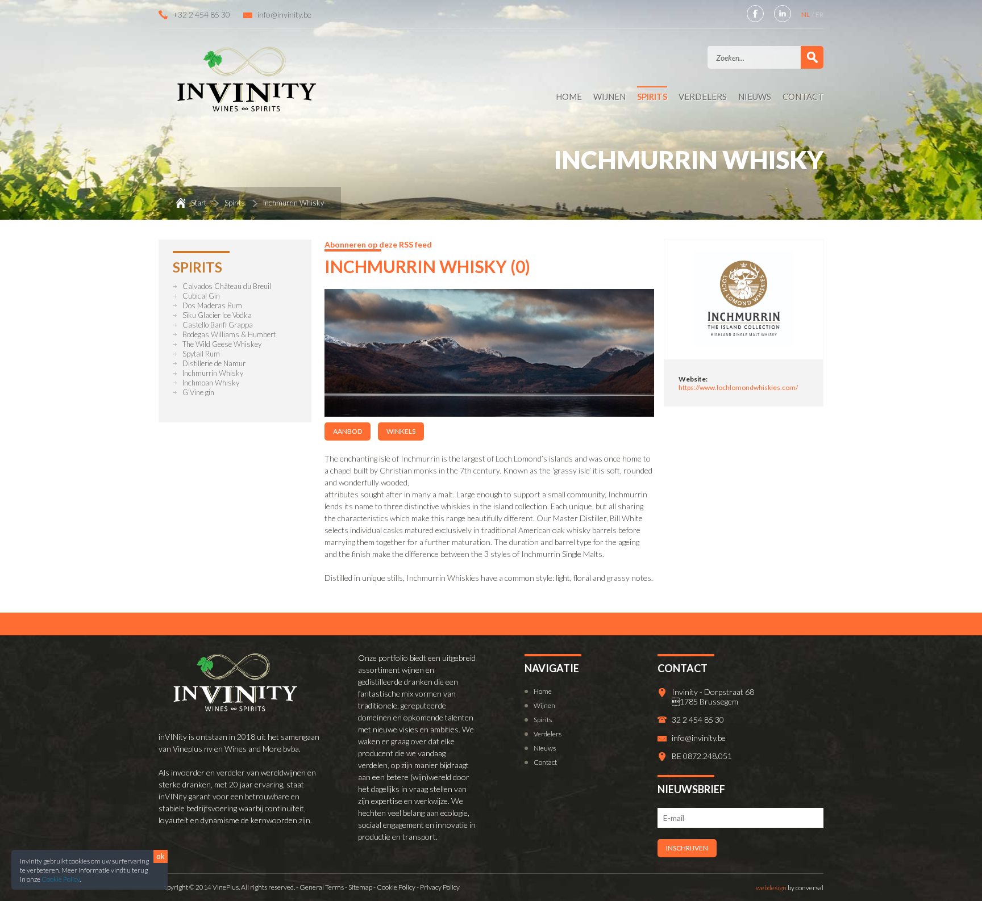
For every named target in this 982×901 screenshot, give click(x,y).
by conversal (789, 887)
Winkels (400, 431)
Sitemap (360, 887)
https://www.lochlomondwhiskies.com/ (738, 387)
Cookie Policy (60, 879)
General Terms (321, 887)
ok (160, 856)
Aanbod (347, 431)
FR (819, 14)
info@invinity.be (284, 14)
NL (806, 14)
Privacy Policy (440, 887)
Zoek (812, 57)
